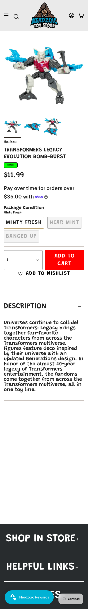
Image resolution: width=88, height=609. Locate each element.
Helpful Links (40, 567)
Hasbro (10, 142)
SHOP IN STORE (40, 539)
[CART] (81, 15)
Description (25, 306)
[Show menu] (6, 15)
